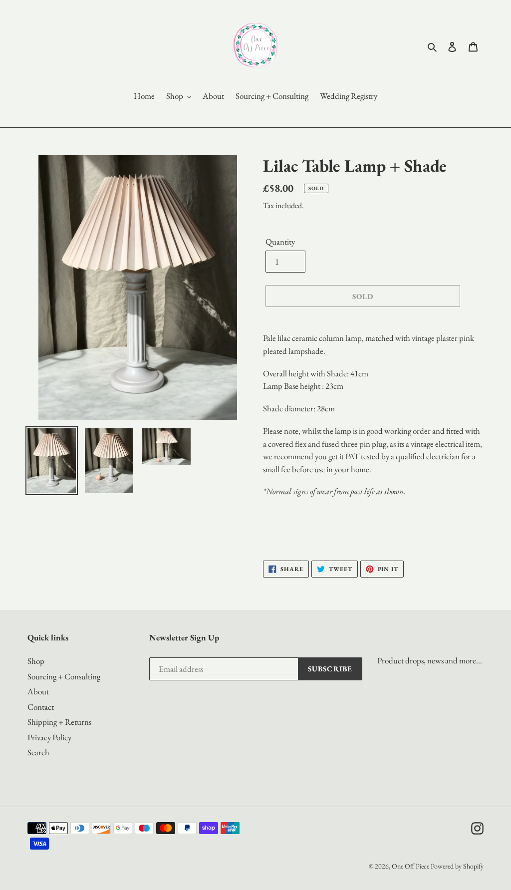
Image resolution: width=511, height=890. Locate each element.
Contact (40, 706)
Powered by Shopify (457, 866)
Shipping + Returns (59, 721)
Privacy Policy (49, 737)
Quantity (280, 241)
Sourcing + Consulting (63, 676)
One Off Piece (410, 866)
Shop (35, 660)
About (38, 691)
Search (38, 752)
